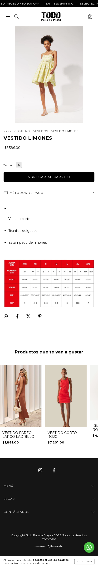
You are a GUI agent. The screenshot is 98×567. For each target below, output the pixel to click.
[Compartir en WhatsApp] (6, 316)
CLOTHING (22, 131)
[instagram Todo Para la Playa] (41, 470)
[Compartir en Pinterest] (40, 316)
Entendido (84, 561)
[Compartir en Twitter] (29, 316)
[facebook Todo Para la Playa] (54, 470)
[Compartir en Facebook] (17, 316)
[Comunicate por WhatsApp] (89, 547)
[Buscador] (16, 17)
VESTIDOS (40, 131)
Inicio (7, 131)
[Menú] (7, 17)
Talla (8, 165)
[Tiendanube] (49, 546)
